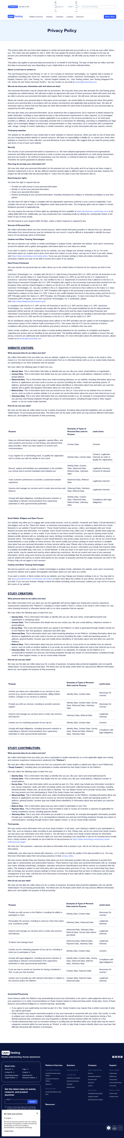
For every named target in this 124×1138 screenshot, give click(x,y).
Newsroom (91, 1082)
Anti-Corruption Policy (115, 1082)
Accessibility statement (94, 1076)
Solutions (49, 17)
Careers (25, 1072)
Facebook (113, 1057)
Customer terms (113, 1096)
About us (90, 1073)
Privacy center (113, 1093)
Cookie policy (113, 1073)
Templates (69, 1084)
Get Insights (13, 6)
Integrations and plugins (73, 1078)
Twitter (121, 1057)
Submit (32, 1102)
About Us (8, 1069)
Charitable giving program (95, 1093)
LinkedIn (119, 1057)
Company (69, 17)
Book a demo (110, 17)
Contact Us (60, 6)
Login (24, 1069)
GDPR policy (112, 1076)
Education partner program (95, 1099)
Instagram (116, 1057)
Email (8, 1099)
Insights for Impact (93, 1096)
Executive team (92, 1079)
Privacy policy (113, 1079)
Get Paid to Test (24, 6)
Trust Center (112, 1085)
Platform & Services (36, 17)
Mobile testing (70, 1087)
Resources (80, 17)
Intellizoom (48, 1084)
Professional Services (73, 1081)
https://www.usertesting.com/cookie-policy (29, 256)
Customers (59, 17)
